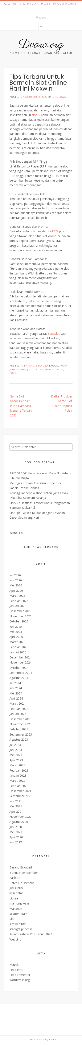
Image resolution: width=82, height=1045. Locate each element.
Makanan (15, 909)
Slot (12, 919)
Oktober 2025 (18, 621)
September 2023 (20, 734)
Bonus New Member (23, 873)
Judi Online (16, 888)
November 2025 (20, 616)
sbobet (50, 369)
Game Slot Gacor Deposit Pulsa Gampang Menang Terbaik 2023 (21, 405)
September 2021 (20, 796)
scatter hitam (18, 914)
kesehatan (16, 893)
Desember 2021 (20, 791)
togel (13, 373)
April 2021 (16, 812)
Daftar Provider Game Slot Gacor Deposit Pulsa (61, 403)
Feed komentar (19, 975)
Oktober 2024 (18, 668)
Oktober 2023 (18, 729)
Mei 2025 (15, 632)
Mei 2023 (15, 755)
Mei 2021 (15, 806)
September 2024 (20, 673)
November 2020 (20, 817)
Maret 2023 (17, 765)
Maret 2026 (17, 596)
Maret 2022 (17, 781)
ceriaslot (54, 334)
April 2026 (16, 591)
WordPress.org (19, 980)
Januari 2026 (17, 606)
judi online (35, 369)
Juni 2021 (15, 801)
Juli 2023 (15, 745)
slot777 (53, 231)
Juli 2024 (15, 683)
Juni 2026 (15, 580)
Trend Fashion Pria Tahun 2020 (30, 934)
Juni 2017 (15, 842)
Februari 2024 (18, 709)
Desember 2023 (20, 719)
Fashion (14, 878)
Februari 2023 (18, 770)
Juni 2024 (15, 688)
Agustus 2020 (18, 822)
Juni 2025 (15, 627)
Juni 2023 (15, 750)
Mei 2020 (15, 832)
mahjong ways (19, 903)
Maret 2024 (17, 703)
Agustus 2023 (18, 739)
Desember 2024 (20, 657)
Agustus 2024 (18, 678)
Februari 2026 (18, 601)
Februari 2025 (18, 647)
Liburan (14, 898)
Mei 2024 (15, 693)
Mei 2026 (15, 585)
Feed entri (16, 970)
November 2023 (20, 724)
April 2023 (16, 760)
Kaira (52, 1039)
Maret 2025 (17, 642)
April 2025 (16, 637)
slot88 (36, 115)
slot (60, 369)
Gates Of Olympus (21, 883)
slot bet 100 (17, 924)
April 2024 (16, 698)
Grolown (59, 96)
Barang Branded (36, 365)
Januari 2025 (17, 652)
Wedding (15, 939)
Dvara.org (41, 45)
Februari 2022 (18, 786)
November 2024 (20, 662)
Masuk (14, 964)
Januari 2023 (17, 775)
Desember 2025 (20, 611)
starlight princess (20, 929)
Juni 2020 (15, 827)
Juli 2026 (15, 575)
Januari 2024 (17, 714)
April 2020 (16, 837)
